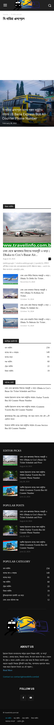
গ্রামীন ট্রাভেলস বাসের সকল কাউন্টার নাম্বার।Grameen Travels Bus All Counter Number (24, 408)
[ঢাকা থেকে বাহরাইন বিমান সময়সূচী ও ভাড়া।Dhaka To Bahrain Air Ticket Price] (10, 323)
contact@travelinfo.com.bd (26, 676)
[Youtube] (31, 698)
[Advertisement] (27, 52)
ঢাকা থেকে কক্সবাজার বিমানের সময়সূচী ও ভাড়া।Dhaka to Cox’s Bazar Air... (26, 253)
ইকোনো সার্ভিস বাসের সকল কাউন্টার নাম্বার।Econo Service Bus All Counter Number (26, 427)
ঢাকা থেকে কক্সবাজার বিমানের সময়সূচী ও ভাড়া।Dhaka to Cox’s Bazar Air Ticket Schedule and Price (27, 389)
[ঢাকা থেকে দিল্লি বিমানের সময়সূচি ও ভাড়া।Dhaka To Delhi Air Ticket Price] (10, 279)
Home (5, 14)
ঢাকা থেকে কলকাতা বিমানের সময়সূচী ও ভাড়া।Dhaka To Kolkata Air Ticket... (33, 293)
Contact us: (8, 676)
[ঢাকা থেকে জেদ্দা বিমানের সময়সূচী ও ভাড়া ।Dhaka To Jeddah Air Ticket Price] (10, 309)
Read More (7, 670)
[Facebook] (23, 698)
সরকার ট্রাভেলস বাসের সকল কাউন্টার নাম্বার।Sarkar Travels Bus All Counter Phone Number (27, 399)
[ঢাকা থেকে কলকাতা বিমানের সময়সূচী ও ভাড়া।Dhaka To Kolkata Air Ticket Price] (10, 293)
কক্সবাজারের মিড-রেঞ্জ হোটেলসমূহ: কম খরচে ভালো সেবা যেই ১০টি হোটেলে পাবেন (27, 417)
